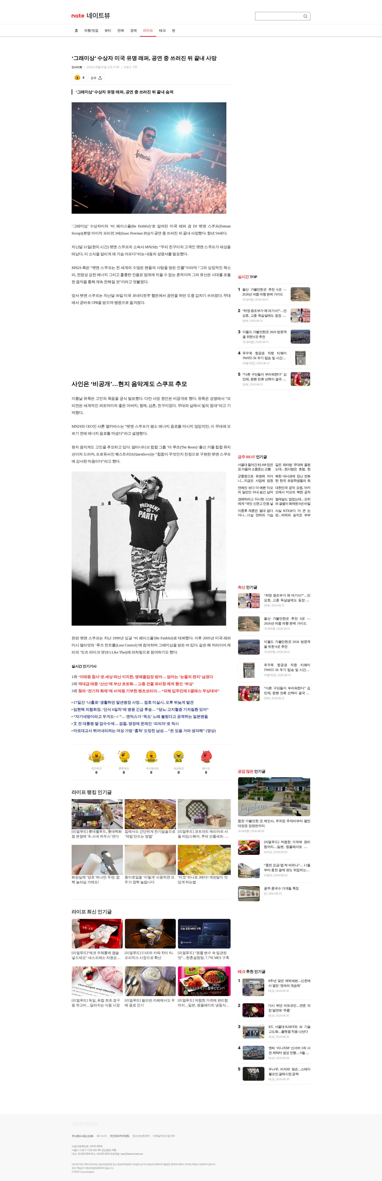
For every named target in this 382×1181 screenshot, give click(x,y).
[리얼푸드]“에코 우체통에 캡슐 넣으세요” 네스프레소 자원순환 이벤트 (96, 955)
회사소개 (101, 1135)
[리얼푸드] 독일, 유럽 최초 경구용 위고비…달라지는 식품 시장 (96, 1002)
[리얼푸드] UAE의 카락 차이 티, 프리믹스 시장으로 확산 (149, 955)
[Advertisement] (151, 345)
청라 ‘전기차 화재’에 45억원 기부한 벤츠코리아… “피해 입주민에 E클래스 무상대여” (149, 691)
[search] (306, 16)
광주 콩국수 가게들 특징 (281, 888)
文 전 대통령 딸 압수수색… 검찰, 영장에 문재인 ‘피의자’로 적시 (126, 724)
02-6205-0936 (84, 1153)
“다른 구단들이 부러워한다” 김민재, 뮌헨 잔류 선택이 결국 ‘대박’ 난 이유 (264, 379)
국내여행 (248, 299)
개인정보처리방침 (119, 1135)
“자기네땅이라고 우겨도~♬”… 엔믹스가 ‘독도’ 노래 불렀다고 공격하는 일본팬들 (140, 716)
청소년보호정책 (140, 1135)
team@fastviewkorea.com (132, 1153)
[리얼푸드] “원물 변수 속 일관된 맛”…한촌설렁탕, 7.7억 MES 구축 (203, 955)
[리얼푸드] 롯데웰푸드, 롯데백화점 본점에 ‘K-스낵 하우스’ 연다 (97, 834)
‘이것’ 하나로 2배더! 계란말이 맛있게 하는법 (203, 879)
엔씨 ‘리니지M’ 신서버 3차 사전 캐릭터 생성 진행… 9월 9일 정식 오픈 (289, 1052)
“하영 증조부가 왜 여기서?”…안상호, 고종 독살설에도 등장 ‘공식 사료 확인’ (264, 315)
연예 (120, 30)
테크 (162, 30)
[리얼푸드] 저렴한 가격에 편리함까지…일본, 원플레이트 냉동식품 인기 (203, 1003)
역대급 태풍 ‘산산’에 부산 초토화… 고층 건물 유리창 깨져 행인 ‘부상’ (136, 684)
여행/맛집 (91, 30)
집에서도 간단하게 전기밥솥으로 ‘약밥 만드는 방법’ (150, 834)
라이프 (148, 30)
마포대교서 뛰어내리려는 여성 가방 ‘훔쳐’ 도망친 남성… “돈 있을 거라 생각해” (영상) (144, 731)
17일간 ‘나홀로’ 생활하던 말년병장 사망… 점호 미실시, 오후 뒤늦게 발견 (133, 702)
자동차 (268, 875)
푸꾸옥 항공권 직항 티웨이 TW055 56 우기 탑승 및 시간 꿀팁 (264, 358)
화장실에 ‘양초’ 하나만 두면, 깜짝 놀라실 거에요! (96, 879)
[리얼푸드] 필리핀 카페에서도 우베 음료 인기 (150, 1002)
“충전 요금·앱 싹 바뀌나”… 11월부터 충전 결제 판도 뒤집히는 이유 (287, 870)
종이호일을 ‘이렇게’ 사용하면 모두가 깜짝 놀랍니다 (149, 879)
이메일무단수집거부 (164, 1135)
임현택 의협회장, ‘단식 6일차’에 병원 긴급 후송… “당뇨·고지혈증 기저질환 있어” (141, 709)
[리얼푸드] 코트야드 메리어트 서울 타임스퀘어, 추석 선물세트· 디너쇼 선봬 (203, 834)
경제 (133, 30)
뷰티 (108, 30)
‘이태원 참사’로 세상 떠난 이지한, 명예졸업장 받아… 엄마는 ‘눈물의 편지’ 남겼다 (145, 677)
